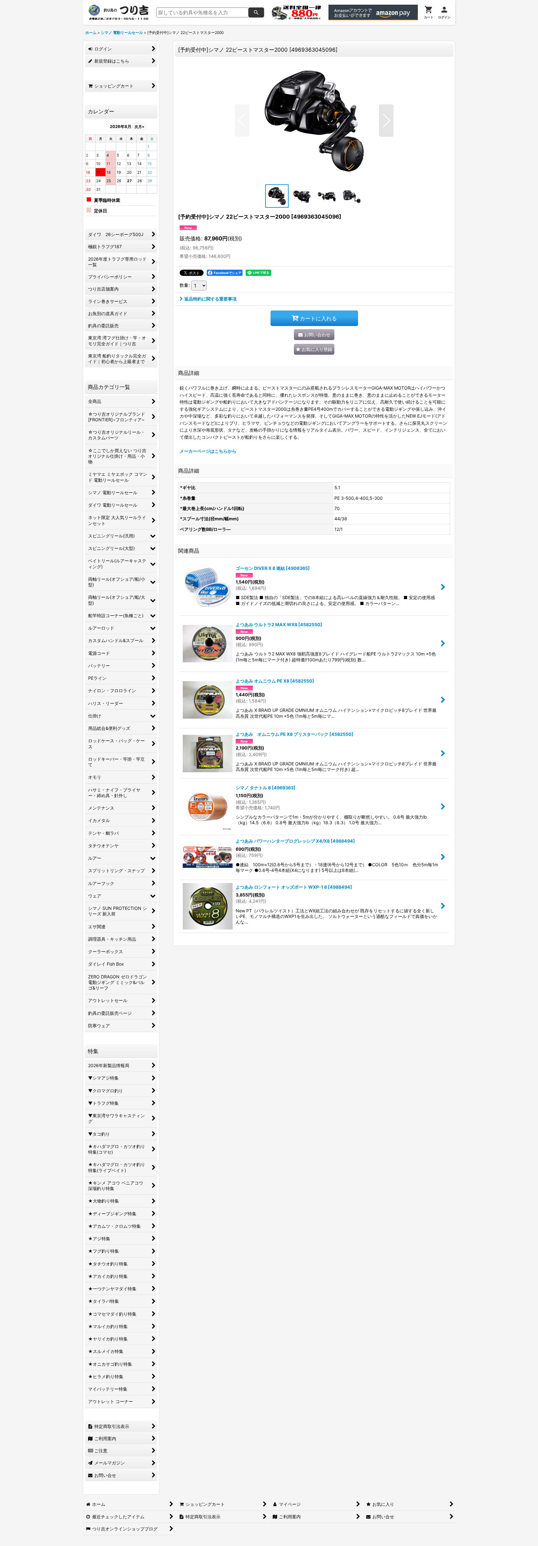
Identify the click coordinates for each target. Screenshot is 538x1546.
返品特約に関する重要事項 (210, 298)
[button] (242, 120)
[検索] (256, 12)
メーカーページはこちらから (208, 451)
